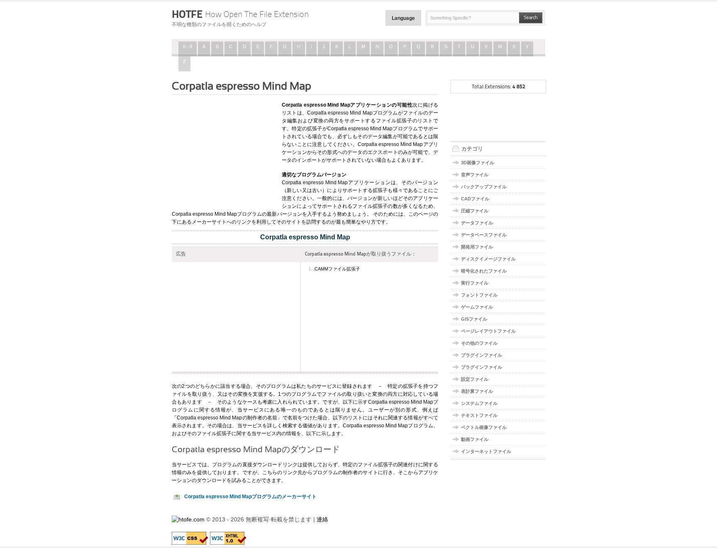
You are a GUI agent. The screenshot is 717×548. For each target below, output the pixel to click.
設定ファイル (474, 379)
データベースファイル (484, 234)
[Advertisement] (224, 150)
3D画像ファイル (477, 162)
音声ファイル (474, 174)
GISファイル (474, 319)
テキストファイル (479, 415)
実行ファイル (474, 282)
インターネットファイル (486, 451)
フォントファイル (479, 294)
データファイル (477, 222)
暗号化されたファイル (484, 270)
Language (403, 18)
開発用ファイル (477, 246)
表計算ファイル (477, 391)
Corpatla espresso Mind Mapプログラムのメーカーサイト (250, 496)
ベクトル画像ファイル (484, 427)
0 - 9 (187, 46)
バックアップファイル (484, 186)
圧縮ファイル (474, 210)
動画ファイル (474, 439)
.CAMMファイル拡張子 (336, 268)
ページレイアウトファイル (488, 331)
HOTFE (240, 14)
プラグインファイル (481, 355)
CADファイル (475, 198)
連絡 (322, 519)
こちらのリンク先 (282, 472)
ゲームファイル (477, 306)
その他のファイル (479, 343)
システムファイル (479, 403)
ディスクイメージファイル (488, 258)
